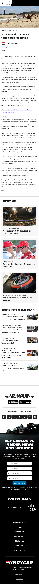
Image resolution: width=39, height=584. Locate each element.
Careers (19, 527)
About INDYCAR (19, 522)
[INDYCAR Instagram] (4, 417)
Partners (19, 546)
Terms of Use (19, 579)
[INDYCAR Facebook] (14, 417)
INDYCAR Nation (19, 536)
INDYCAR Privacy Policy (20, 489)
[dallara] (15, 507)
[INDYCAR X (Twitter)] (9, 417)
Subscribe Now (19, 483)
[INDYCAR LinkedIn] (35, 417)
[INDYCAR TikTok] (24, 417)
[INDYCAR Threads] (29, 417)
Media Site (19, 541)
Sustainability (19, 550)
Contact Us (19, 532)
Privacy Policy (19, 574)
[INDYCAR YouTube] (19, 417)
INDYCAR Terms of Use (27, 487)
